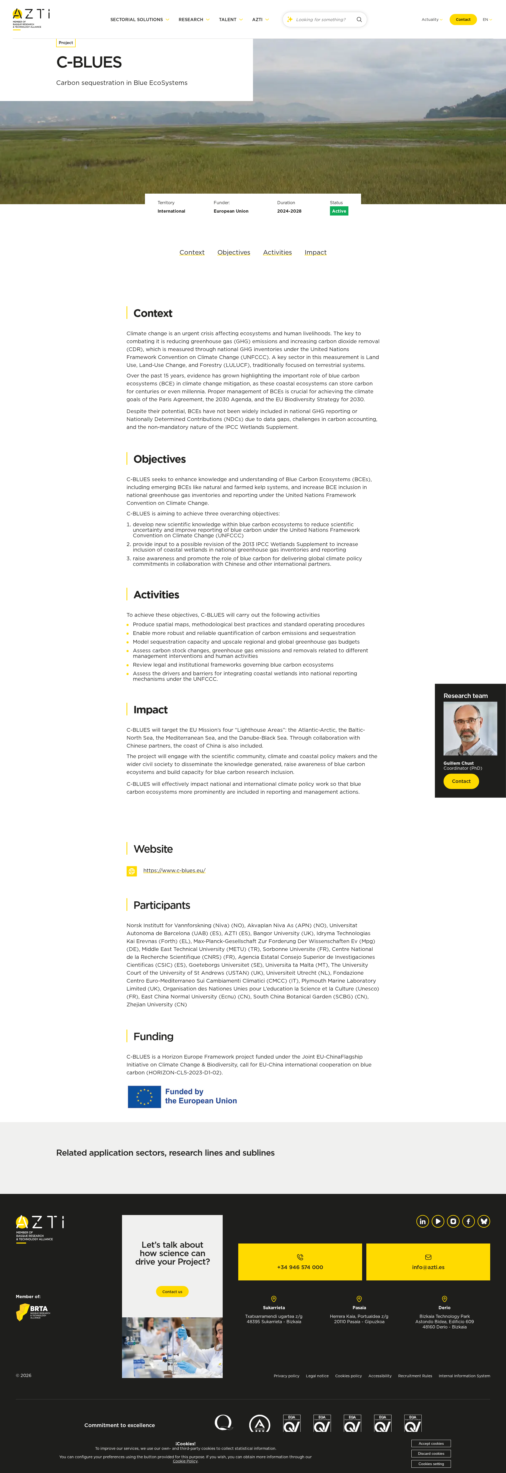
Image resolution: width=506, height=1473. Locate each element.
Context (192, 252)
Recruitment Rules (415, 1376)
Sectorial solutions (136, 19)
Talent (227, 19)
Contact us (172, 1291)
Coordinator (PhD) (463, 766)
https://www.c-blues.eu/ (174, 870)
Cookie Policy (185, 1461)
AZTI (257, 19)
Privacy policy (286, 1376)
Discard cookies (431, 1453)
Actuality (430, 19)
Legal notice (317, 1376)
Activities (277, 252)
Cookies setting (431, 1464)
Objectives (233, 252)
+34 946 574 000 (300, 1267)
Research (191, 19)
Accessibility (380, 1376)
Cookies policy (348, 1376)
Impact (316, 252)
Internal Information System (464, 1376)
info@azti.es (428, 1267)
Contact (463, 19)
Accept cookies (431, 1443)
